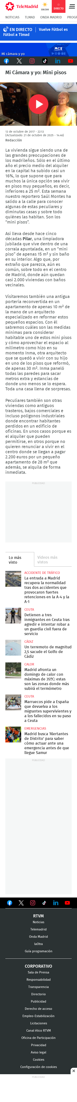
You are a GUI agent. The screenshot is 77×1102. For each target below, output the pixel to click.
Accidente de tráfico (42, 573)
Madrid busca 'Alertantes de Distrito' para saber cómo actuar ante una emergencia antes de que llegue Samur (13, 734)
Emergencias (35, 728)
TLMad (30, 17)
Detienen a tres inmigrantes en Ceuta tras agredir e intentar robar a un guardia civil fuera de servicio (13, 616)
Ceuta (29, 609)
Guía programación (38, 951)
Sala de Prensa (38, 972)
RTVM (38, 916)
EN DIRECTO (21, 30)
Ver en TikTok (44, 903)
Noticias (12, 17)
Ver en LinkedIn (56, 903)
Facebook (6, 61)
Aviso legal (38, 1052)
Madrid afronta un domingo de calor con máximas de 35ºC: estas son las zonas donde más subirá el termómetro (13, 670)
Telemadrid (38, 929)
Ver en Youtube (67, 903)
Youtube (70, 60)
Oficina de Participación (38, 1038)
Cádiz (28, 641)
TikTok (44, 61)
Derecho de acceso (38, 1008)
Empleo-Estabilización (38, 1016)
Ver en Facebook (9, 903)
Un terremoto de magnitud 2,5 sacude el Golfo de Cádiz (13, 648)
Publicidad (38, 1001)
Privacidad (38, 1045)
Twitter (19, 61)
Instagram (32, 60)
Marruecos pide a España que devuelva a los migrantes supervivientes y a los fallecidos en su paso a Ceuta (13, 702)
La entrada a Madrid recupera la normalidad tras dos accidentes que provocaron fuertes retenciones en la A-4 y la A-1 (13, 579)
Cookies (38, 1059)
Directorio (38, 994)
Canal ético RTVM (38, 1030)
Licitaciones (38, 1023)
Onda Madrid (51, 17)
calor (29, 664)
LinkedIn (57, 60)
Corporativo (38, 966)
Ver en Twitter (21, 903)
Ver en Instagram (32, 903)
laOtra (38, 944)
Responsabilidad (39, 979)
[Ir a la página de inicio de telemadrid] (21, 6)
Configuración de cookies (38, 1067)
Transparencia (38, 987)
